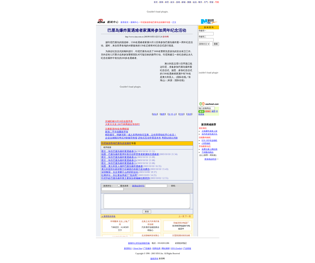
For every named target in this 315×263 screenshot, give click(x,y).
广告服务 (147, 248)
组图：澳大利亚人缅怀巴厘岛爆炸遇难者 (122, 166)
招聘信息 (156, 248)
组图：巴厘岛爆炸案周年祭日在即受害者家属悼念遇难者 (130, 154)
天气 (206, 2)
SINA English (176, 248)
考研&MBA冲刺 (170, 138)
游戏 (178, 2)
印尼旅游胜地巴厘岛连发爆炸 (116, 143)
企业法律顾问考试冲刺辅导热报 (121, 138)
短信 (195, 2)
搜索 (189, 2)
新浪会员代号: (138, 186)
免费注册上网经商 (209, 149)
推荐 (163, 114)
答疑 (211, 2)
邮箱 (184, 2)
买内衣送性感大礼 (209, 134)
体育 (167, 2)
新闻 (161, 2)
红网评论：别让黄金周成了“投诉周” (119, 175)
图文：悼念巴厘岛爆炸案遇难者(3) (118, 151)
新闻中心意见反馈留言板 (139, 243)
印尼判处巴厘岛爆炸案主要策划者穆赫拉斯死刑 (125, 178)
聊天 (200, 2)
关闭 (189, 114)
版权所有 (154, 258)
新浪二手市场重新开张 (116, 132)
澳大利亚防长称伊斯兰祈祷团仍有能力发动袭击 (125, 169)
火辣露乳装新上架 (209, 131)
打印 (181, 114)
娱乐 (172, 2)
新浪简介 (128, 248)
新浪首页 (124, 22)
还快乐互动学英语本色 (149, 138)
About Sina (137, 248)
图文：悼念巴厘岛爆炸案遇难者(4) (118, 157)
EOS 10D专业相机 (209, 140)
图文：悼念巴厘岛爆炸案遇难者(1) (118, 163)
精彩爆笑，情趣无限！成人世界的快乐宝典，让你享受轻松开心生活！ (140, 135)
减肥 (213, 111)
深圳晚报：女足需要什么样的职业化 (119, 172)
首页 (156, 2)
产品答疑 (187, 248)
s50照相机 (206, 143)
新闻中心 (134, 22)
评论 (155, 114)
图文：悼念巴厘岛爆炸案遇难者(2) (118, 160)
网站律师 (166, 248)
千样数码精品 (207, 152)
